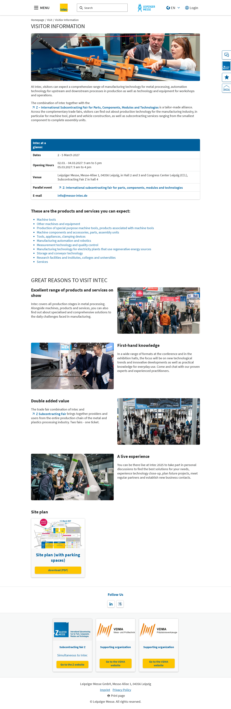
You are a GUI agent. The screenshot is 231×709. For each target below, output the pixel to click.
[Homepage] (64, 8)
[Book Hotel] (226, 88)
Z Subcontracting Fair (51, 414)
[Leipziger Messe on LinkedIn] (111, 604)
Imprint (105, 690)
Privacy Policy (122, 690)
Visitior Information (67, 20)
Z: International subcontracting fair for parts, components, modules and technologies (123, 187)
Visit (49, 20)
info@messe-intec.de (72, 195)
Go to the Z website (72, 664)
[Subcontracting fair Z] (226, 65)
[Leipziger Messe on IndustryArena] (120, 604)
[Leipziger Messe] (146, 8)
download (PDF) (58, 570)
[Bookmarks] (226, 77)
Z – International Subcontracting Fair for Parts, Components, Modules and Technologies (97, 107)
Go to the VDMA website (115, 663)
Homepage (37, 20)
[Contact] (226, 54)
